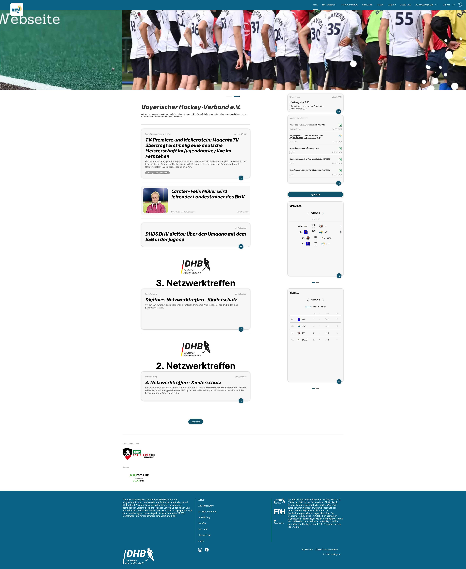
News (315, 5)
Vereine (380, 5)
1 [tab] (227, 97)
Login (201, 540)
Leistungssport (329, 5)
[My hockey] (460, 4)
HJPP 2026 (315, 194)
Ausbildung (367, 5)
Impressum (306, 549)
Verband (391, 5)
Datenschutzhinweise (326, 549)
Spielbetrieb (405, 5)
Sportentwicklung (349, 5)
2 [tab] (235, 97)
